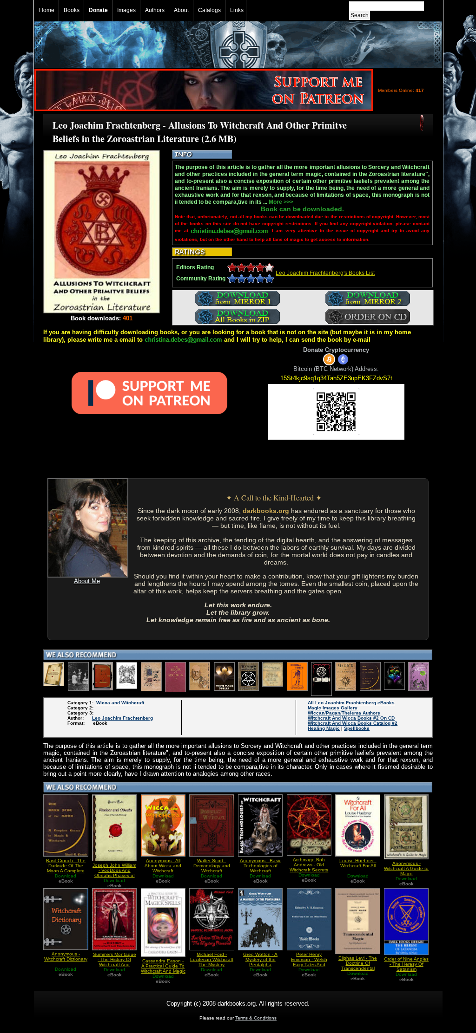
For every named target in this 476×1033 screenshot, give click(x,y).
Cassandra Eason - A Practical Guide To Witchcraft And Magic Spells (163, 968)
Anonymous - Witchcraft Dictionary (65, 956)
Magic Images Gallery (332, 707)
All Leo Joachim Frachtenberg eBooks (351, 702)
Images (126, 10)
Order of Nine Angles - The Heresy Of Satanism (406, 964)
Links (237, 10)
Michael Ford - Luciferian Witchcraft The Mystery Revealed (211, 962)
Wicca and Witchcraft (120, 702)
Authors (155, 10)
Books (71, 10)
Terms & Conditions (256, 1017)
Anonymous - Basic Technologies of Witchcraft (260, 865)
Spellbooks (357, 728)
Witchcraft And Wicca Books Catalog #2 (352, 723)
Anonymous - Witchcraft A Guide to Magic (406, 868)
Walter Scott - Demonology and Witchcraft (211, 865)
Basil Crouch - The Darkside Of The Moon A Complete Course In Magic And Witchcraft (65, 871)
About (181, 10)
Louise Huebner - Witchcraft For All (358, 863)
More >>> (281, 202)
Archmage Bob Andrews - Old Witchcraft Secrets (309, 864)
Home (46, 10)
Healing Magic (324, 728)
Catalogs (209, 10)
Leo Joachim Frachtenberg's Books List (325, 273)
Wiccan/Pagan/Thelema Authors (344, 712)
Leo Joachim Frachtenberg (122, 718)
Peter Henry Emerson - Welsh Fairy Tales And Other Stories (309, 962)
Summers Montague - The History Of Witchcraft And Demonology (114, 962)
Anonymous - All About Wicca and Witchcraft (163, 865)
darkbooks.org (266, 510)
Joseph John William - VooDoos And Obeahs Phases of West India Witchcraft (114, 875)
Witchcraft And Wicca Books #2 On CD (351, 718)
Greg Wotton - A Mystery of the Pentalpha (260, 959)
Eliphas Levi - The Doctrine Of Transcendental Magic (357, 965)
